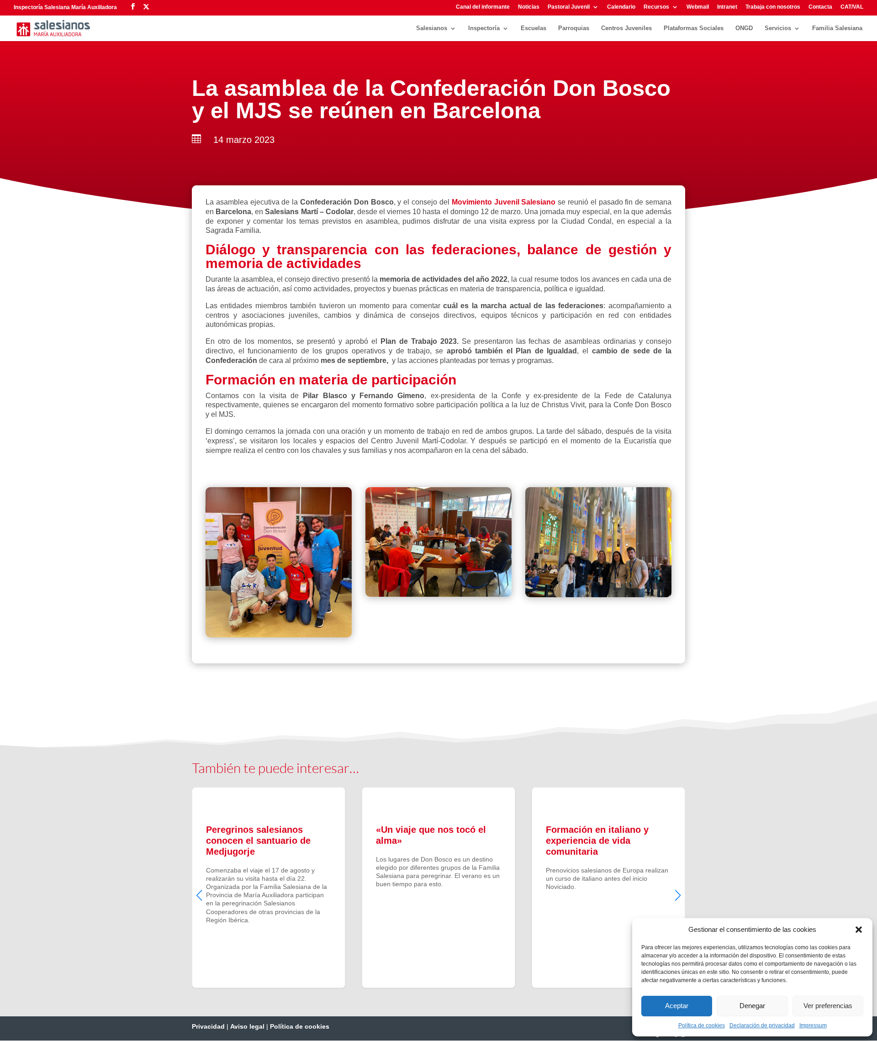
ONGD (744, 28)
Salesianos (431, 28)
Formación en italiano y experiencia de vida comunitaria (608, 888)
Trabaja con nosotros (772, 7)
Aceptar (676, 1005)
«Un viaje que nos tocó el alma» (438, 888)
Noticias (528, 7)
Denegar (752, 1005)
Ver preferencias (827, 1005)
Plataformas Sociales (694, 28)
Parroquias (573, 28)
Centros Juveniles (626, 28)
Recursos (656, 7)
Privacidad (208, 1026)
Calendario (621, 7)
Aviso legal (247, 1026)
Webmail (698, 7)
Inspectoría (484, 28)
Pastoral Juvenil (569, 7)
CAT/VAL (851, 7)
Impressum (813, 1025)
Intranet (727, 7)
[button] (858, 929)
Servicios (778, 28)
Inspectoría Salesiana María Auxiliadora (65, 7)
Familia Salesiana (837, 28)
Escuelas (533, 28)
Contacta (820, 7)
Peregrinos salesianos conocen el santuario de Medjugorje (268, 888)
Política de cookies (701, 1025)
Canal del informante (483, 7)
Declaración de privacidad (762, 1025)
